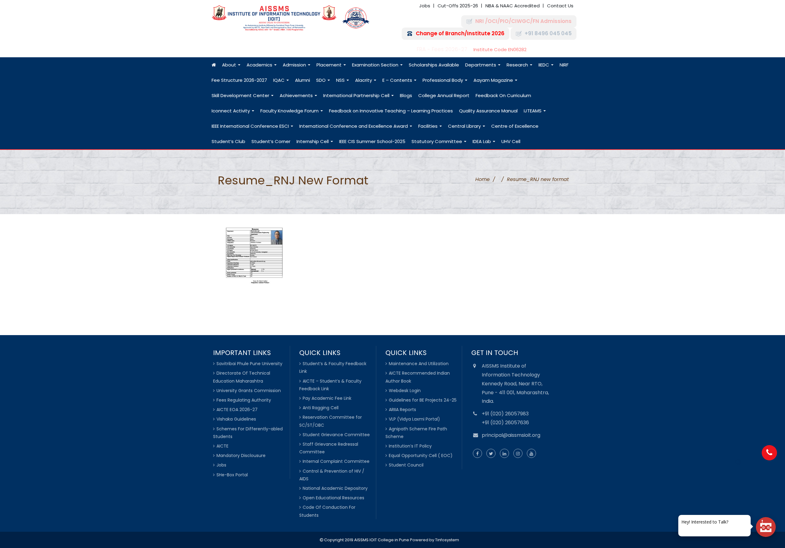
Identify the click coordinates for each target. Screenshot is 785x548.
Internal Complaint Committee (336, 461)
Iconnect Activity (231, 111)
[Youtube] (531, 454)
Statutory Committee (437, 141)
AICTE (222, 446)
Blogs (406, 95)
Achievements (297, 95)
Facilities (428, 126)
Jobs (424, 5)
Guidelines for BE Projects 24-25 (423, 400)
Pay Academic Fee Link (327, 398)
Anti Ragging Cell (321, 408)
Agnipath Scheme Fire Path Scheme (416, 433)
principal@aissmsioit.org (511, 435)
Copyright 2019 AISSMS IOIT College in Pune (366, 540)
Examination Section (376, 65)
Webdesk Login (405, 390)
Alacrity (364, 80)
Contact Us (560, 5)
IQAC (279, 80)
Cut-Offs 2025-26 (458, 5)
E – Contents (397, 80)
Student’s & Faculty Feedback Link (332, 367)
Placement (329, 65)
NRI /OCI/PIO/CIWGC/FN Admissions (523, 21)
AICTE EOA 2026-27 (237, 409)
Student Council (406, 465)
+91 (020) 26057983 (505, 413)
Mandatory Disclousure (241, 455)
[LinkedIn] (504, 454)
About (229, 65)
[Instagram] (518, 454)
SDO (321, 80)
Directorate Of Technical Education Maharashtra (241, 377)
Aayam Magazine (493, 80)
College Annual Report (443, 95)
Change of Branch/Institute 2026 (460, 33)
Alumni (302, 80)
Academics (260, 65)
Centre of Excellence (514, 126)
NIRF (564, 65)
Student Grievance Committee (336, 435)
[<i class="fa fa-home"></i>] (214, 65)
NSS (341, 80)
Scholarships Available (434, 65)
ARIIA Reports (402, 409)
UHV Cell (510, 141)
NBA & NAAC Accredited (512, 5)
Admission (295, 65)
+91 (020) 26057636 (505, 422)
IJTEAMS (533, 111)
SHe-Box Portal (232, 475)
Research (518, 65)
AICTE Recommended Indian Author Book (417, 377)
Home (482, 179)
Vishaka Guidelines (236, 419)
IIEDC (544, 65)
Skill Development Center (241, 95)
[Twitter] (491, 454)
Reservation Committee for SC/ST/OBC (330, 421)
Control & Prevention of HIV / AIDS (331, 475)
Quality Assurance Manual (488, 111)
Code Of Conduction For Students (327, 511)
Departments (481, 65)
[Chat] (766, 527)
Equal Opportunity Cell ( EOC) (421, 455)
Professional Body (443, 80)
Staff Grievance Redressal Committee (328, 448)
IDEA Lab (482, 141)
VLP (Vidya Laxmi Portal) (414, 419)
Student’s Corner (270, 141)
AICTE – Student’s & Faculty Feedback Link (330, 385)
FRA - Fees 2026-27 (442, 49)
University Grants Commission (248, 390)
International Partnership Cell (357, 95)
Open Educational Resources (333, 498)
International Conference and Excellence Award (354, 126)
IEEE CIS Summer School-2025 (372, 141)
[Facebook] (477, 454)
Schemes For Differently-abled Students (248, 433)
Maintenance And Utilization (419, 364)
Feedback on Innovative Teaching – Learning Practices (391, 111)
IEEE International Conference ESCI (251, 126)
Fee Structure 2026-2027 (239, 80)
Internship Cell (313, 141)
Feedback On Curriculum (503, 95)
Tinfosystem (447, 540)
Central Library (465, 126)
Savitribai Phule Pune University (249, 364)
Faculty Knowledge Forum (290, 111)
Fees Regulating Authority (243, 400)
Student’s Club (228, 141)
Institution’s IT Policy (410, 446)
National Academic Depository (335, 488)
